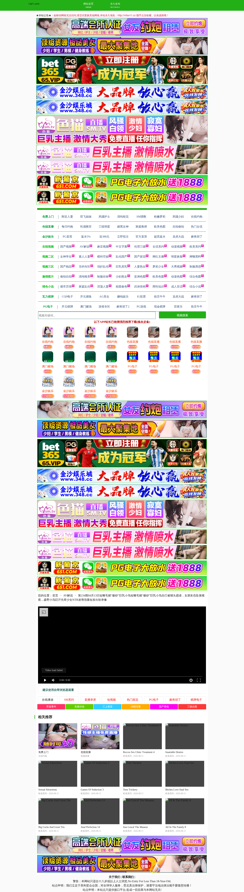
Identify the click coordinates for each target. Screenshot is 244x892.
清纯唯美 (84, 276)
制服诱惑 (195, 266)
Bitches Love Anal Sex (176, 789)
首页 (55, 595)
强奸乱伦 (103, 266)
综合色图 (195, 276)
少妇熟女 (121, 276)
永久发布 (115, 3)
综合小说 (195, 286)
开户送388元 (48, 395)
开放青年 (51, 706)
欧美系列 (195, 246)
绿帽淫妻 (136, 706)
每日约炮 (132, 346)
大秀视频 (177, 266)
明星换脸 (177, 256)
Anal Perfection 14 (90, 827)
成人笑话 (177, 286)
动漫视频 (177, 246)
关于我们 (114, 876)
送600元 (48, 371)
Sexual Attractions (47, 789)
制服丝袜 (103, 276)
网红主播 (158, 256)
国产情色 (164, 706)
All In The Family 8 (175, 827)
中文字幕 (121, 246)
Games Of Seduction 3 (92, 789)
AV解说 (84, 246)
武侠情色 (140, 286)
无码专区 (84, 266)
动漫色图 (177, 276)
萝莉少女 (158, 266)
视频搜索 (182, 315)
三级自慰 (192, 706)
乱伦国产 (121, 256)
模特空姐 (103, 256)
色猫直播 (86, 752)
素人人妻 (84, 256)
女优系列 (158, 246)
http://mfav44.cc (115, 7)
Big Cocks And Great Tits (51, 827)
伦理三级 (140, 246)
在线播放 (47, 699)
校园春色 (121, 286)
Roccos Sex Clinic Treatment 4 (139, 752)
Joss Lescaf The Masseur (135, 827)
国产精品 (66, 266)
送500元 (133, 371)
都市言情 (66, 286)
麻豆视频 (103, 246)
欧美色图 (158, 276)
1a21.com (33, 3)
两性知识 (158, 286)
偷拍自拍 (66, 276)
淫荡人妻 (103, 286)
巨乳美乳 (121, 266)
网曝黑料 (195, 256)
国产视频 (66, 246)
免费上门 (47, 346)
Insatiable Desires (174, 752)
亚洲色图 (140, 276)
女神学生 (66, 256)
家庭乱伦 (84, 286)
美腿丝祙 (79, 706)
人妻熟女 (140, 266)
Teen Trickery (130, 789)
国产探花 (140, 256)
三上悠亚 (108, 706)
